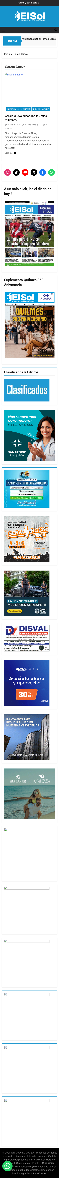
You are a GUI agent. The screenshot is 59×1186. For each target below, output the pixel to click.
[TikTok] (16, 172)
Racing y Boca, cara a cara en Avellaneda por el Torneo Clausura (30, 3)
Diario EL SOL (14, 124)
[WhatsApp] (51, 172)
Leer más (9, 152)
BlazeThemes (40, 1173)
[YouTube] (25, 172)
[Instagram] (7, 172)
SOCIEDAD (25, 109)
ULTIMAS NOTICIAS (41, 109)
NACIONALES (13, 109)
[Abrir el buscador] (50, 30)
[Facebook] (42, 172)
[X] (34, 172)
